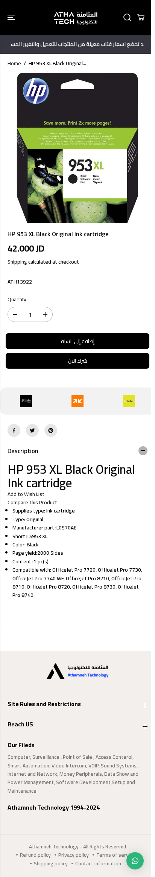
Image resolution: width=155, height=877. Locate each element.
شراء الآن (77, 361)
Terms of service (115, 855)
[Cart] (140, 17)
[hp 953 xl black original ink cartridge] (77, 148)
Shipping (17, 262)
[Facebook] (14, 430)
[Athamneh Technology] (75, 17)
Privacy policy (73, 855)
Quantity (17, 299)
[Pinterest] (50, 430)
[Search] (127, 17)
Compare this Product (32, 502)
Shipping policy (51, 863)
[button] (12, 17)
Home (14, 63)
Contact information (98, 863)
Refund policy (35, 855)
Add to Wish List (26, 494)
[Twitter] (32, 430)
